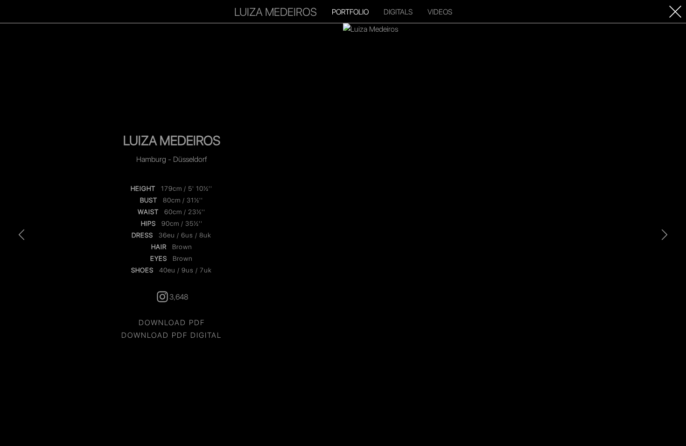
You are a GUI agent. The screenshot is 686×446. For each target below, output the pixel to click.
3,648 (178, 296)
